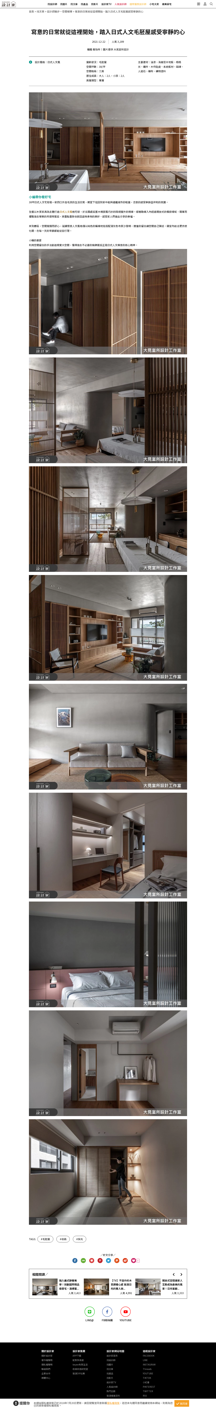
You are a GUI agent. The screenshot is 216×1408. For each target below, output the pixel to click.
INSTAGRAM (149, 1364)
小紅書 (146, 1382)
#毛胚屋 (45, 1239)
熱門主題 (111, 1391)
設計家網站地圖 (115, 1351)
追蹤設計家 (149, 1351)
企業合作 (45, 1373)
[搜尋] (211, 4)
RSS (145, 1395)
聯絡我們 (45, 1369)
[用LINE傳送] (83, 1260)
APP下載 (77, 1355)
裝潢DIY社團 (79, 1373)
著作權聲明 (46, 1360)
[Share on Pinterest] (100, 1260)
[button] (174, 1274)
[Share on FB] (75, 1260)
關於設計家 (47, 1351)
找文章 (74, 4)
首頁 (31, 11)
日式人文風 (66, 212)
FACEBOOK (148, 1355)
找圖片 (63, 4)
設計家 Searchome (9, 5)
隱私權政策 (113, 1403)
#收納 (63, 1239)
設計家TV (106, 4)
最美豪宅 (167, 4)
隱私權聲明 (46, 1364)
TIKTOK (147, 1377)
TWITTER (148, 1391)
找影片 (94, 4)
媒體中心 (45, 1377)
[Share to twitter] (108, 1260)
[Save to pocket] (91, 1260)
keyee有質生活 (80, 1364)
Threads (147, 1369)
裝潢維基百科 (113, 1395)
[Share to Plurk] (117, 1260)
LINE (145, 1360)
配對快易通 (78, 1360)
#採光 (79, 1239)
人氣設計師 (121, 4)
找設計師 (52, 4)
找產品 (84, 4)
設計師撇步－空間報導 (59, 11)
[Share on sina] (125, 1260)
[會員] (205, 4)
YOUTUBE (148, 1373)
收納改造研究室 (80, 1369)
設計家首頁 (112, 1355)
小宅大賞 (154, 4)
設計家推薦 (79, 1351)
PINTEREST (149, 1386)
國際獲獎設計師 (138, 4)
